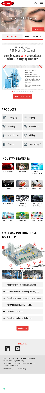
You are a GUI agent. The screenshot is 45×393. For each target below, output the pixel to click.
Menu (41, 2)
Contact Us (22, 328)
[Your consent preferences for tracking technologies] (4, 389)
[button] (19, 29)
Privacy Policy (8, 369)
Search (35, 2)
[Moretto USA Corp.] (7, 3)
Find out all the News (22, 96)
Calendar (33, 37)
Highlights (12, 37)
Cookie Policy (21, 369)
